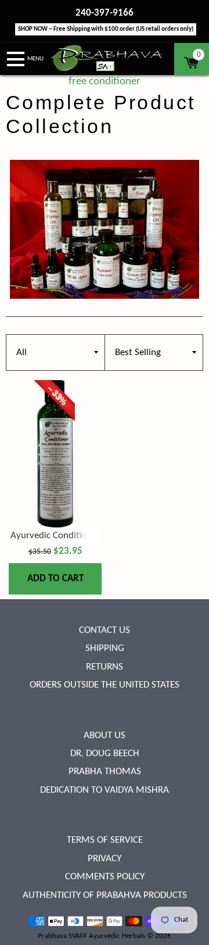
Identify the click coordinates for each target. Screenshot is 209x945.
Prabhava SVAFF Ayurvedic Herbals (91, 936)
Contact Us (104, 630)
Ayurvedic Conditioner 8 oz (64, 535)
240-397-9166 (104, 13)
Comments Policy (105, 877)
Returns (104, 667)
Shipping (104, 648)
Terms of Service (105, 840)
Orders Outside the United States (104, 685)
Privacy (104, 859)
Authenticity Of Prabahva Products (105, 895)
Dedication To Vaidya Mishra (104, 790)
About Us (104, 735)
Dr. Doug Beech (104, 753)
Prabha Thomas (105, 771)
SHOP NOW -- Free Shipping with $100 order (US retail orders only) (105, 29)
